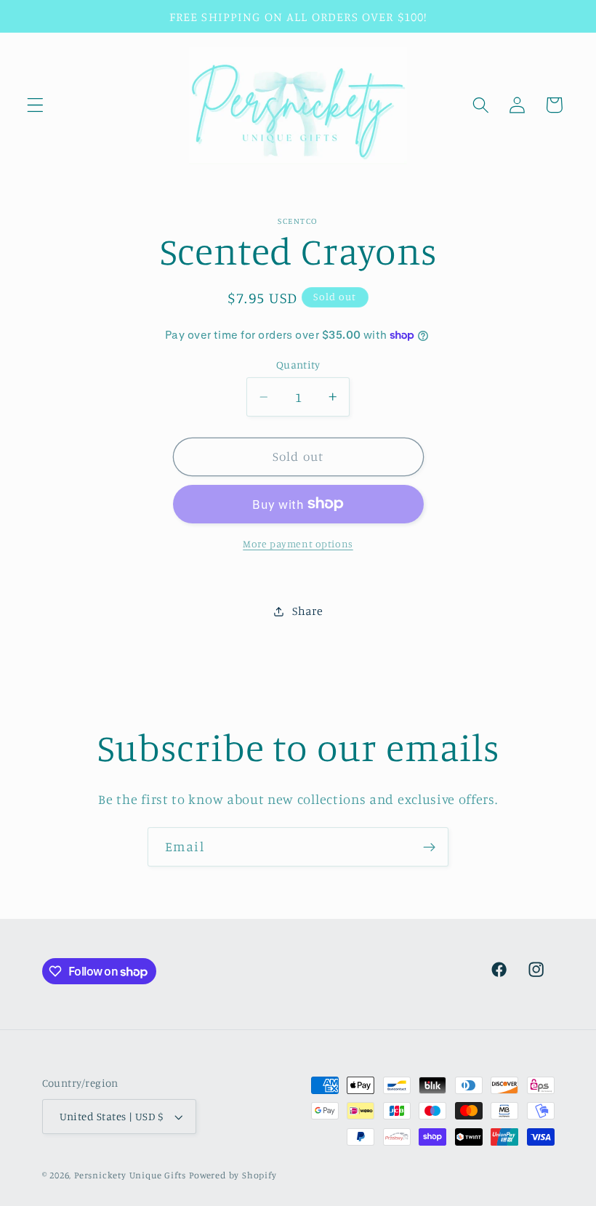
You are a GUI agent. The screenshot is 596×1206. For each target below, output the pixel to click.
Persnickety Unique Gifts (130, 1175)
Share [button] (307, 610)
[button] (35, 105)
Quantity (298, 364)
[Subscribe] (429, 847)
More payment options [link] (298, 543)
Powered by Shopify (233, 1175)
